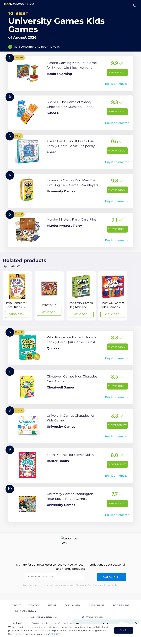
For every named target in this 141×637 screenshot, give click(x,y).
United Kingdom (95, 617)
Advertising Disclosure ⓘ (44, 617)
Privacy (34, 605)
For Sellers (121, 605)
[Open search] (135, 5)
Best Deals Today (24, 610)
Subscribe (111, 577)
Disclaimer (72, 605)
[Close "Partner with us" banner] (135, 623)
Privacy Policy (51, 633)
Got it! (123, 630)
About (16, 605)
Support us (96, 605)
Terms (52, 605)
